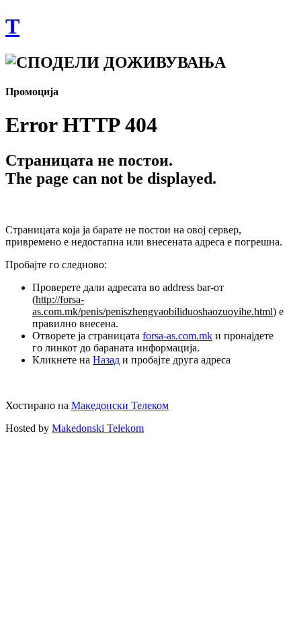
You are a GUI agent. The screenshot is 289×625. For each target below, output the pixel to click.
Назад (106, 359)
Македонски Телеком (120, 405)
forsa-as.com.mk (177, 335)
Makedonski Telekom (98, 428)
